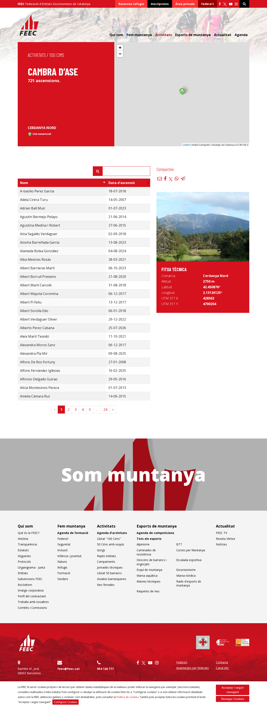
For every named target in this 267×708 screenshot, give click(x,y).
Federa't (207, 4)
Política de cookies (127, 697)
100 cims (56, 55)
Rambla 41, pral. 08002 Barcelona (29, 671)
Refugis (62, 567)
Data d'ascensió (121, 182)
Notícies (221, 544)
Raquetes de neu (148, 591)
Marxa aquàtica (147, 576)
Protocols (24, 562)
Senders (62, 579)
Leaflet (186, 144)
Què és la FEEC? (28, 533)
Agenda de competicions (155, 533)
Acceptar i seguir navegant (233, 690)
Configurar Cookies (65, 702)
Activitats (37, 55)
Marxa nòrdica (186, 576)
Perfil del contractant (32, 596)
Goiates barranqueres (111, 579)
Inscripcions (160, 4)
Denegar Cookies (232, 698)
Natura (62, 562)
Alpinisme (143, 544)
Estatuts (23, 550)
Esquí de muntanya (149, 570)
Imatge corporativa (31, 590)
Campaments (106, 562)
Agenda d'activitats (112, 533)
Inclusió (62, 550)
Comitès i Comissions (32, 608)
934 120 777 (105, 669)
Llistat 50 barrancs (109, 573)
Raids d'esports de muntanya (188, 583)
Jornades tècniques (110, 567)
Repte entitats (106, 556)
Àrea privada (185, 4)
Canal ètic (222, 668)
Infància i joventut (69, 556)
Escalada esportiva (189, 560)
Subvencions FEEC (30, 579)
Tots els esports (149, 539)
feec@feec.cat (68, 669)
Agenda (241, 35)
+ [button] (120, 47)
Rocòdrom (25, 585)
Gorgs (101, 550)
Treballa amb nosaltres (33, 602)
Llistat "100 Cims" (109, 539)
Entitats (23, 573)
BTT (179, 544)
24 (105, 409)
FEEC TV (221, 533)
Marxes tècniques (148, 581)
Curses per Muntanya (190, 550)
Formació (63, 573)
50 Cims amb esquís (110, 544)
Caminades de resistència (146, 552)
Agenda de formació (72, 533)
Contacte (222, 662)
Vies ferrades (106, 585)
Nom (24, 182)
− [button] (120, 53)
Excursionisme (186, 570)
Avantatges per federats (192, 668)
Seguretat (64, 544)
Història (23, 539)
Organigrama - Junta (31, 567)
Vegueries (24, 556)
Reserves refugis (131, 4)
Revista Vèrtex (225, 539)
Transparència (27, 544)
